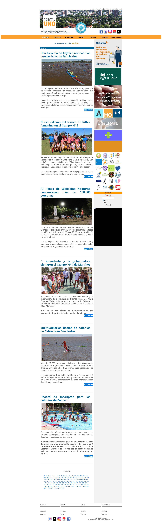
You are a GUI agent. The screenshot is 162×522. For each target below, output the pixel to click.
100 (55, 486)
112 (52, 488)
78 (80, 483)
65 (88, 481)
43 (68, 479)
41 (63, 479)
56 (62, 481)
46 (77, 479)
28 (71, 477)
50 (45, 481)
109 (87, 486)
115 (63, 488)
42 (66, 479)
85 (56, 484)
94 (82, 484)
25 (62, 477)
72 (63, 483)
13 (72, 476)
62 (79, 481)
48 (83, 479)
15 (78, 476)
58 (68, 481)
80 (86, 483)
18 (86, 476)
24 (59, 477)
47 (80, 479)
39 (57, 479)
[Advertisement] (81, 4)
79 (83, 483)
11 (66, 476)
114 (59, 488)
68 (51, 483)
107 (80, 486)
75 (71, 483)
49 (86, 479)
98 (48, 486)
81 (45, 484)
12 (69, 476)
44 (71, 479)
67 (48, 483)
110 (45, 488)
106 (76, 486)
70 (57, 483)
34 (88, 477)
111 (49, 488)
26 (65, 477)
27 (68, 477)
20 (47, 477)
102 (62, 486)
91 (73, 484)
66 (45, 483)
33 (85, 477)
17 (84, 476)
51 (47, 481)
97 (45, 486)
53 (53, 481)
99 (51, 486)
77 (77, 483)
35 (45, 479)
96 (88, 484)
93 (79, 484)
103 (65, 486)
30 (76, 477)
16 (81, 476)
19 (45, 477)
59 (70, 481)
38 (54, 479)
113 (56, 488)
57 (65, 481)
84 (53, 484)
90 (70, 484)
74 (68, 483)
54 (56, 481)
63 (82, 481)
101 (58, 486)
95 (85, 484)
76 (74, 483)
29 (73, 477)
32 (82, 477)
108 (84, 486)
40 (60, 479)
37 (51, 479)
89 (68, 484)
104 (69, 486)
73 (66, 483)
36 (48, 479)
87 (62, 484)
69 (54, 483)
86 (59, 484)
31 (79, 477)
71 (60, 483)
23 (56, 477)
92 (76, 484)
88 (65, 484)
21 (50, 477)
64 (85, 481)
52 (50, 481)
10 (64, 476)
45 (74, 479)
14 (75, 476)
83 (50, 484)
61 (76, 481)
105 (73, 486)
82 (47, 484)
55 (59, 481)
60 (73, 481)
